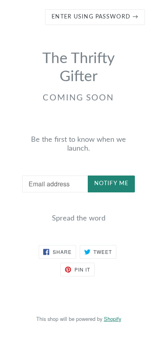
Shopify (112, 319)
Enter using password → (95, 17)
